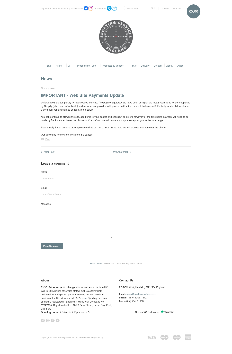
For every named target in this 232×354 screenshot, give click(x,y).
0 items (165, 8)
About (169, 65)
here (84, 298)
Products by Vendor (113, 65)
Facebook (43, 320)
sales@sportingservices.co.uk (141, 294)
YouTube (53, 320)
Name (44, 171)
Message (46, 204)
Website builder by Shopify (90, 337)
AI (69, 65)
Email (44, 187)
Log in (44, 8)
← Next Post (47, 151)
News (46, 78)
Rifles (59, 65)
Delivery (145, 65)
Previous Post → (122, 151)
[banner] (116, 37)
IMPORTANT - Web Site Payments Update (82, 95)
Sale (49, 65)
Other (180, 65)
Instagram (48, 320)
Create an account (59, 8)
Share (47, 138)
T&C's (133, 65)
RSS (58, 320)
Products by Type (86, 65)
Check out (176, 8)
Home (92, 263)
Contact (158, 65)
